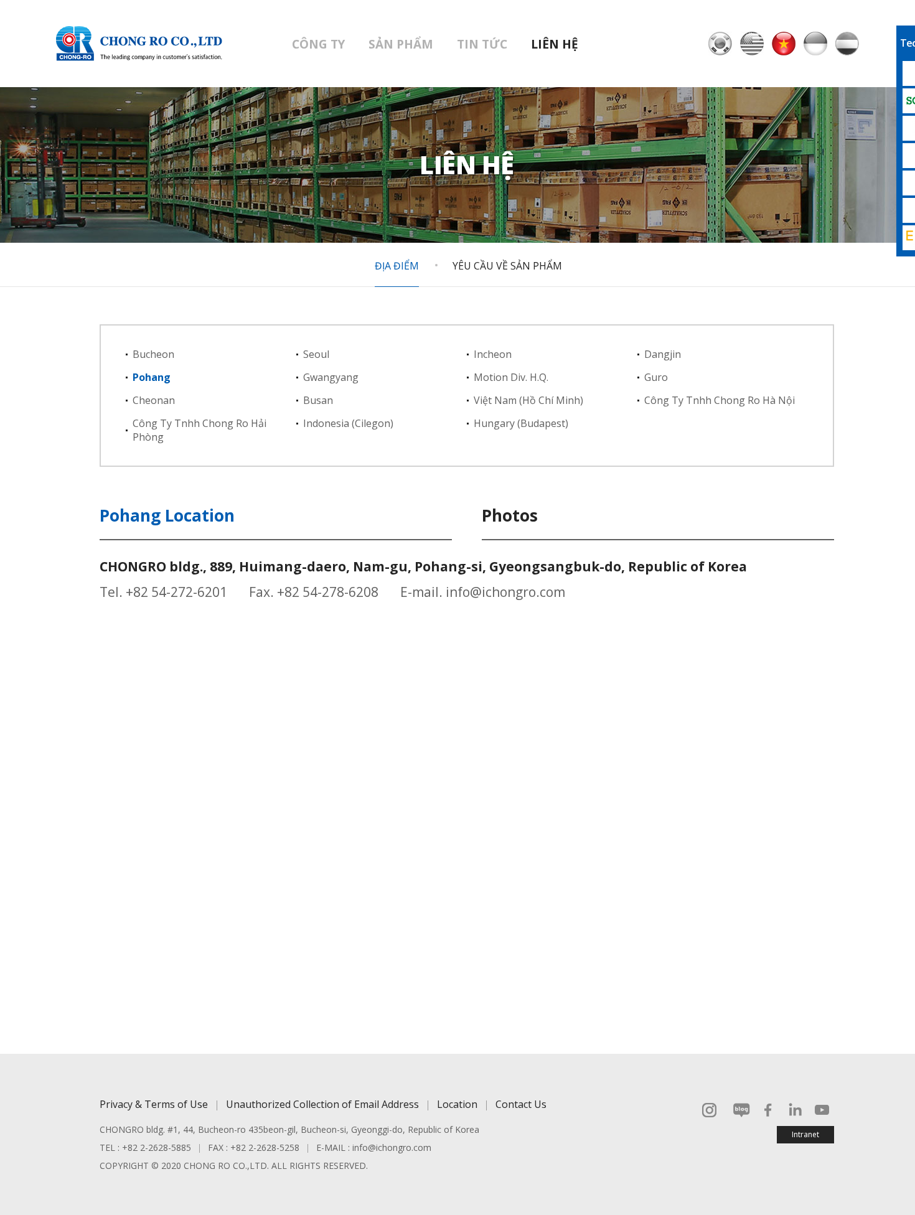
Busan (318, 400)
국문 (720, 43)
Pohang (152, 377)
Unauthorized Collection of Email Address (322, 1104)
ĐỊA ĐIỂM (397, 266)
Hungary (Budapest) (521, 423)
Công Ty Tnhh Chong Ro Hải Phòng (199, 430)
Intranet (805, 1134)
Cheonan (154, 400)
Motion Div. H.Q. (511, 377)
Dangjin (662, 354)
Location (457, 1104)
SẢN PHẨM (400, 44)
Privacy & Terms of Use (154, 1104)
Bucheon (153, 354)
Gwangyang (331, 377)
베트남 (783, 43)
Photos (510, 515)
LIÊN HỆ (554, 44)
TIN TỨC (482, 44)
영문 (752, 43)
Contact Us (521, 1104)
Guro (656, 377)
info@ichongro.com (505, 592)
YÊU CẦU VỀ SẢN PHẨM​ (507, 266)
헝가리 (847, 43)
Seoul (316, 354)
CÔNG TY (318, 44)
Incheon (493, 354)
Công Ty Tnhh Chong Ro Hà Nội (719, 400)
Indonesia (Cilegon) (348, 423)
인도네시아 (815, 43)
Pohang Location (167, 515)
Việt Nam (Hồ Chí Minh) (528, 400)
